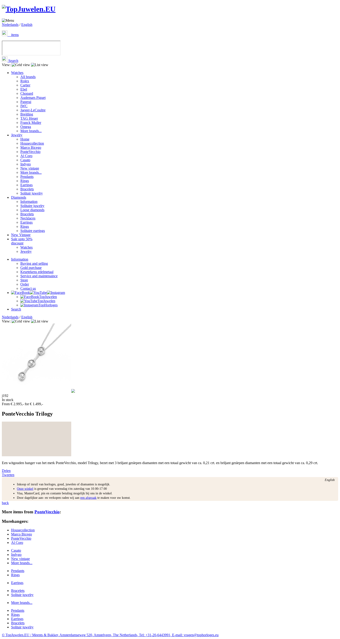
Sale (21, 241)
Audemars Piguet (33, 98)
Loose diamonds (32, 210)
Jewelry (16, 135)
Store (24, 280)
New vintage (29, 168)
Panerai (25, 102)
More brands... (31, 131)
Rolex (24, 81)
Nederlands (10, 25)
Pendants (27, 177)
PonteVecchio (30, 152)
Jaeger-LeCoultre (33, 110)
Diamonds (18, 197)
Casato (25, 160)
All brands (28, 77)
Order (24, 284)
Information (28, 202)
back (5, 503)
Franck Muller (30, 123)
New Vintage (21, 235)
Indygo (25, 164)
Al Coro (26, 156)
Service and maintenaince (39, 276)
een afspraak (88, 497)
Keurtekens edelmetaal (36, 272)
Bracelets (27, 189)
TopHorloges (48, 305)
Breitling (26, 114)
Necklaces (27, 218)
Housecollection (32, 143)
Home (24, 139)
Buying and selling (34, 263)
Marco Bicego (30, 147)
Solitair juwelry (31, 193)
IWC (24, 106)
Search (12, 61)
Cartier (25, 85)
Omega (25, 127)
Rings (24, 181)
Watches (17, 73)
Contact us (28, 288)
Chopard (26, 93)
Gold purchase (31, 268)
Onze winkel (25, 488)
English (26, 25)
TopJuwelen (48, 297)
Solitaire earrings (32, 231)
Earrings (26, 185)
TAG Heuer (29, 118)
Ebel (23, 89)
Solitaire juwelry (32, 206)
